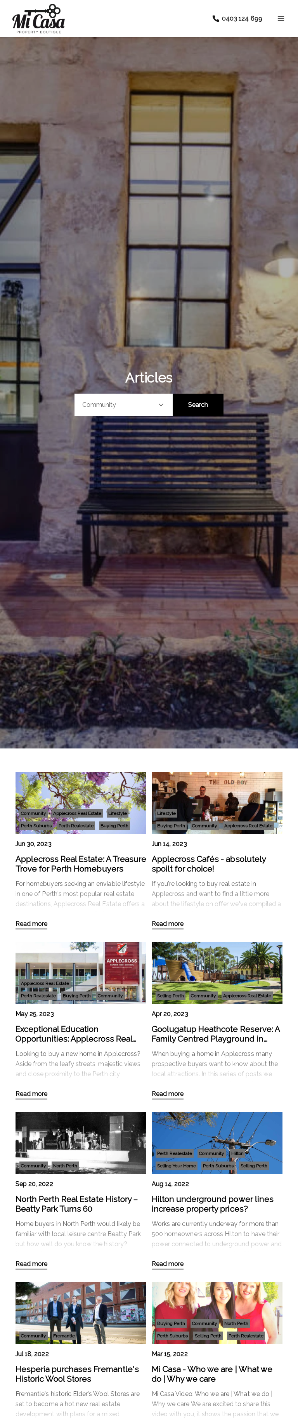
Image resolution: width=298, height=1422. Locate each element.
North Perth (65, 1166)
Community (33, 813)
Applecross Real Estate (77, 813)
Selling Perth (170, 995)
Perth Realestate (76, 825)
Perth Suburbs (36, 825)
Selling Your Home (176, 1166)
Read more (31, 923)
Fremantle (64, 1336)
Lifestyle (117, 813)
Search (198, 404)
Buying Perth (114, 825)
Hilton (237, 1153)
